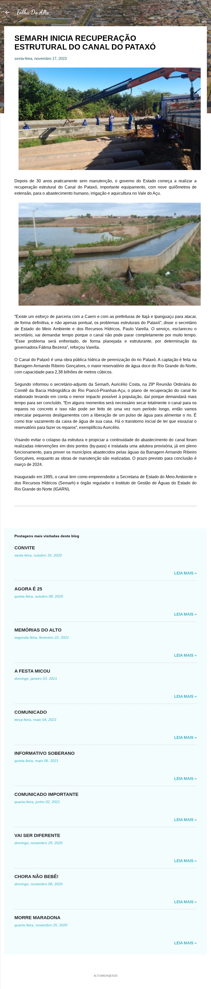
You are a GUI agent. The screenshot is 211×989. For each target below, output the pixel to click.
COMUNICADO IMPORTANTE (46, 794)
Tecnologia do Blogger (109, 965)
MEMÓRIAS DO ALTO (37, 630)
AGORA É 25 (28, 588)
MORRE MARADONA (37, 917)
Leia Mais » (185, 573)
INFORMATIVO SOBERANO (44, 753)
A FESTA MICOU (32, 671)
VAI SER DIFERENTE (37, 835)
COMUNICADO (30, 712)
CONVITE (24, 547)
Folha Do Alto (32, 12)
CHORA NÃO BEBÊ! (36, 876)
